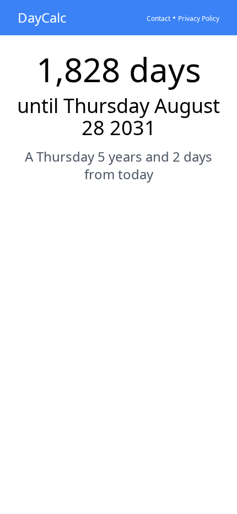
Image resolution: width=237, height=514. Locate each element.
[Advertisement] (118, 319)
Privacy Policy (198, 18)
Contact (158, 18)
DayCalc (42, 17)
